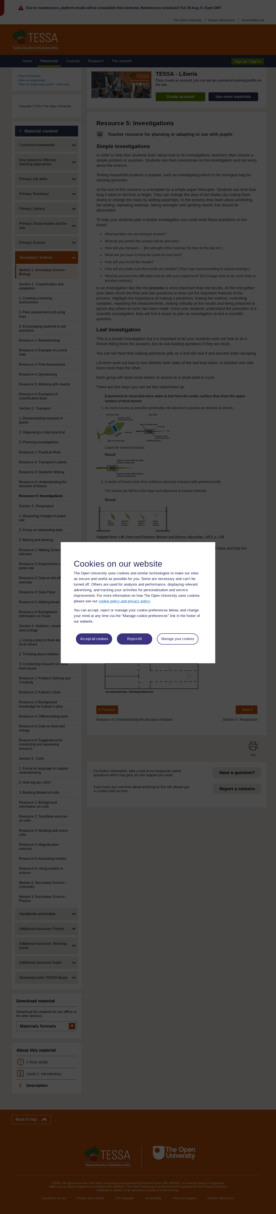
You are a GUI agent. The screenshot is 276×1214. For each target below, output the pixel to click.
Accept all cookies (94, 639)
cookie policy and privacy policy (124, 601)
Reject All (134, 639)
